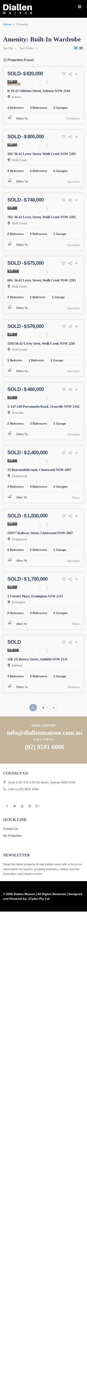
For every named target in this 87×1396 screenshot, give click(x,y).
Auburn (16, 97)
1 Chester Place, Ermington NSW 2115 (35, 596)
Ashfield (17, 665)
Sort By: (9, 48)
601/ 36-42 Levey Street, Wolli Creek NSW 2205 (41, 280)
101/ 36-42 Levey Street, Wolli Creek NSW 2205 (41, 154)
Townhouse (73, 118)
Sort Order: (27, 48)
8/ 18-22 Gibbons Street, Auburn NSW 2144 (38, 91)
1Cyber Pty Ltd (39, 898)
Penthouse (74, 687)
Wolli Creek (19, 160)
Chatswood (19, 476)
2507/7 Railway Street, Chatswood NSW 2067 (40, 533)
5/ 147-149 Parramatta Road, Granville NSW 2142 (43, 406)
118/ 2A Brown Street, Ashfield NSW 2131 (37, 659)
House (76, 497)
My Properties (12, 835)
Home (7, 24)
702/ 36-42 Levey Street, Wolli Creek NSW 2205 (41, 217)
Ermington (19, 602)
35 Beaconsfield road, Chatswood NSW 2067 (39, 470)
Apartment (73, 181)
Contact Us (10, 828)
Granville (18, 412)
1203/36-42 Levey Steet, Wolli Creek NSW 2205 (41, 343)
